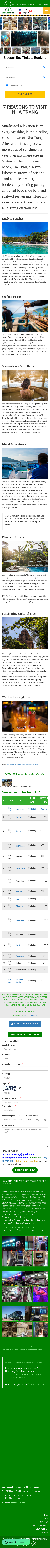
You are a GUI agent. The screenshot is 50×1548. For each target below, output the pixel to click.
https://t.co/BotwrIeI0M (33, 1374)
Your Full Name (9, 1045)
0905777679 (36, 11)
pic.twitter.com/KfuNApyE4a (15, 1377)
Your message (8, 1125)
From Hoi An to (9, 1106)
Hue (17, 899)
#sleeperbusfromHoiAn (33, 1363)
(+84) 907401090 (18, 1502)
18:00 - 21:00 (45, 809)
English (24, 10)
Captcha (6, 1083)
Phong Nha (20, 906)
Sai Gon (19, 892)
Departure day (32, 1116)
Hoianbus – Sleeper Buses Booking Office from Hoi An (8, 10)
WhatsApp (6, 1074)
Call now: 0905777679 (26, 1023)
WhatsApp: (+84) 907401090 (25, 1034)
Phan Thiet (20, 869)
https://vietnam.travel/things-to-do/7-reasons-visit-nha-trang (22, 764)
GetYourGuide (30, 1015)
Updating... (32, 809)
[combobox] (24, 67)
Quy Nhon (20, 831)
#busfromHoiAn (19, 1363)
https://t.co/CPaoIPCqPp (16, 1374)
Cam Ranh (20, 846)
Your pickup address (11, 1098)
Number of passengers (11, 1116)
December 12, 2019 (37, 1385)
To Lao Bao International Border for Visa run (18, 1227)
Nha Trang (20, 809)
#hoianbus (9, 1363)
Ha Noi (18, 945)
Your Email (7, 1054)
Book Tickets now (25, 1170)
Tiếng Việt (25, 13)
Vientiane (20, 956)
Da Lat (18, 817)
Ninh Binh (20, 920)
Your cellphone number (12, 1064)
